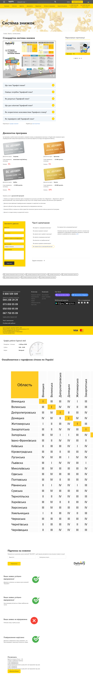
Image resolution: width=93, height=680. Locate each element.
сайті (77, 234)
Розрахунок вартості (35, 294)
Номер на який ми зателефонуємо (13, 238)
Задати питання (37, 260)
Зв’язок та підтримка (49, 6)
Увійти (68, 2)
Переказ (33, 298)
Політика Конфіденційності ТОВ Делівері (12, 331)
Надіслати (9, 263)
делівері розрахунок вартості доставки (37, 274)
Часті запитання (8, 320)
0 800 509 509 (10, 293)
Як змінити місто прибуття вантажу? (42, 234)
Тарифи (33, 300)
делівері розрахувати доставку (48, 277)
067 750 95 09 (10, 313)
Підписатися (14, 563)
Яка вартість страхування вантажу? (42, 227)
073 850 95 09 (10, 304)
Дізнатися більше (14, 671)
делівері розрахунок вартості (12, 277)
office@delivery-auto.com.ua (12, 330)
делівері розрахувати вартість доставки (15, 274)
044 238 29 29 (10, 299)
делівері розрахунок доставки (30, 277)
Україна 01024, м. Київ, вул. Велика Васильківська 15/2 (16, 329)
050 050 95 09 (10, 308)
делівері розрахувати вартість (70, 274)
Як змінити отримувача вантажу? (41, 237)
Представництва (35, 296)
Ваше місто (7, 233)
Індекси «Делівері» (46, 296)
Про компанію (45, 294)
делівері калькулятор (54, 274)
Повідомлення (8, 249)
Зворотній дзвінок (62, 6)
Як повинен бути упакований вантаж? (43, 246)
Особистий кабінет (9, 323)
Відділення (38, 6)
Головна (5, 33)
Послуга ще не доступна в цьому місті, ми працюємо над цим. (24, 664)
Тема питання (7, 244)
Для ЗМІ (44, 298)
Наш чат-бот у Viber (63, 295)
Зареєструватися (77, 2)
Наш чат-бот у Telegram (81, 295)
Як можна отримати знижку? (40, 231)
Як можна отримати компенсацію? (42, 243)
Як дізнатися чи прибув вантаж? (41, 240)
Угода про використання (9, 333)
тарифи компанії (14, 123)
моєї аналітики (36, 123)
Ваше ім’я (6, 227)
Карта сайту (34, 304)
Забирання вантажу (35, 302)
